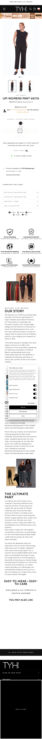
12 (35, 131)
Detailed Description (15, 192)
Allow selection (23, 411)
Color (21, 119)
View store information (13, 174)
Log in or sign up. (23, 112)
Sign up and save (12, 673)
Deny (23, 416)
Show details (31, 403)
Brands (6, 679)
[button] (12, 86)
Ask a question (11, 206)
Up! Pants (21, 95)
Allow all (23, 407)
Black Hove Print (21, 123)
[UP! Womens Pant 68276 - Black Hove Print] (10, 637)
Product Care (11, 201)
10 (30, 131)
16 (23, 137)
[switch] (35, 389)
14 (18, 137)
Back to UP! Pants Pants (22, 652)
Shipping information (15, 197)
